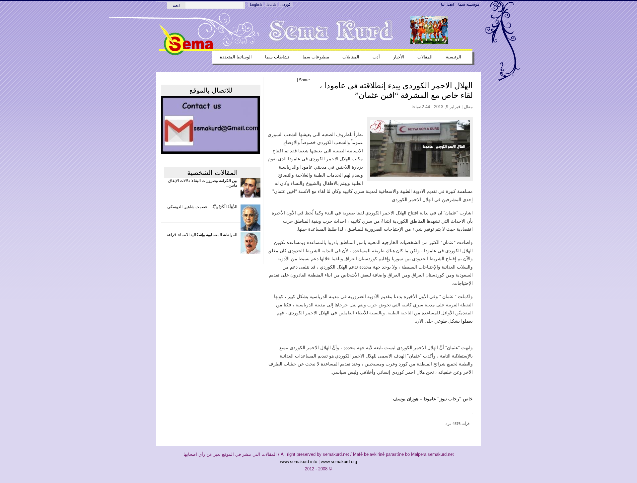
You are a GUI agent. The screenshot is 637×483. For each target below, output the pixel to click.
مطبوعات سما (316, 56)
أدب (376, 56)
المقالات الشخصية (212, 172)
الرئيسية (453, 56)
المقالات (425, 56)
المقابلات (350, 56)
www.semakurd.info (298, 461)
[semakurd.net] (186, 53)
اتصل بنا (447, 4)
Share (304, 80)
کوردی (285, 4)
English (256, 4)
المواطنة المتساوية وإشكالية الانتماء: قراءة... (200, 234)
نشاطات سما (277, 56)
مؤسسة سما (468, 4)
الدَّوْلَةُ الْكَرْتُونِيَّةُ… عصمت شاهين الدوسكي (202, 206)
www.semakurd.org (339, 461)
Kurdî (271, 4)
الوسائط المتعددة (236, 56)
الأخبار (398, 56)
